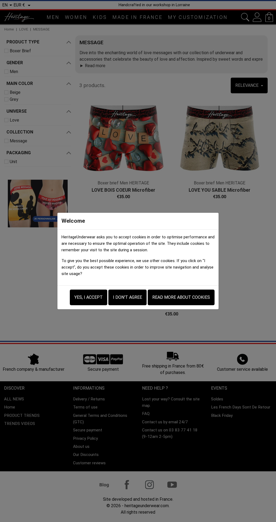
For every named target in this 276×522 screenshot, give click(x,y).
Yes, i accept (88, 297)
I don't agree (127, 297)
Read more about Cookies (181, 297)
